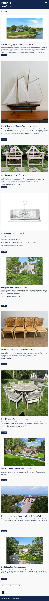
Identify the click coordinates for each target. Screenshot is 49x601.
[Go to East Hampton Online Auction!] (24, 211)
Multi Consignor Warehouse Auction (16, 175)
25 (19, 585)
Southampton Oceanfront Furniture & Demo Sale (21, 516)
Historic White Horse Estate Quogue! (16, 468)
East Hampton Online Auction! (14, 233)
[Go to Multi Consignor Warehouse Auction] (24, 158)
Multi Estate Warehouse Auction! (14, 419)
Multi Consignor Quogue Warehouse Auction (19, 126)
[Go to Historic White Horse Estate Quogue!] (24, 452)
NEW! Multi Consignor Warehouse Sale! (18, 349)
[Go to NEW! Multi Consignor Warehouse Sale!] (24, 328)
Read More (4, 55)
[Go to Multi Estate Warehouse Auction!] (24, 393)
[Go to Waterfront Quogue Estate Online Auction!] (24, 28)
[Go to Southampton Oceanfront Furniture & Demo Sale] (24, 499)
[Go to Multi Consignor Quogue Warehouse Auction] (24, 92)
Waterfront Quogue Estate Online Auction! (18, 45)
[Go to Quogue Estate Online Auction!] (24, 271)
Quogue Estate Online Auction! (14, 287)
